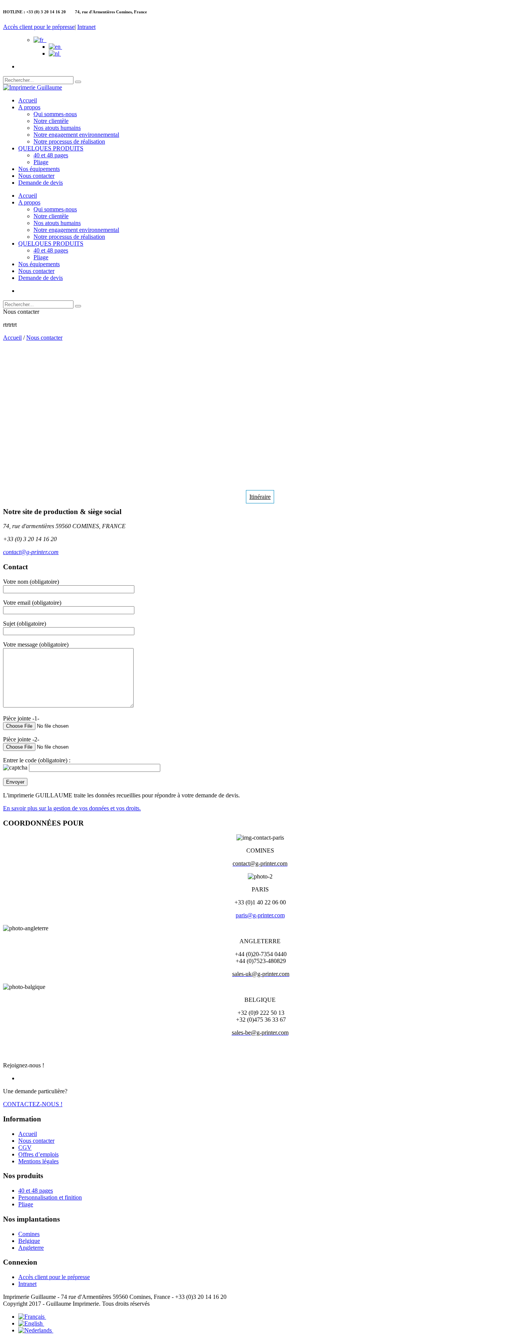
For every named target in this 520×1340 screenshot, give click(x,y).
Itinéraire (260, 497)
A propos (29, 107)
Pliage (40, 162)
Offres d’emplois (38, 1154)
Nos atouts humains (57, 128)
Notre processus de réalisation (69, 141)
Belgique (29, 1241)
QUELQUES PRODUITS (50, 148)
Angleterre (31, 1247)
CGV (25, 1147)
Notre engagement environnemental (76, 134)
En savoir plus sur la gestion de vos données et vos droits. (72, 808)
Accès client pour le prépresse (39, 27)
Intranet (86, 27)
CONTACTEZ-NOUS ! (32, 1104)
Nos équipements (39, 169)
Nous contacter (36, 175)
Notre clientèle (51, 121)
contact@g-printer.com (31, 552)
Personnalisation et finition (50, 1197)
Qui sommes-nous (55, 114)
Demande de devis (40, 182)
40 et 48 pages (50, 155)
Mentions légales (38, 1161)
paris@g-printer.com (260, 915)
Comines (29, 1234)
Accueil (27, 100)
